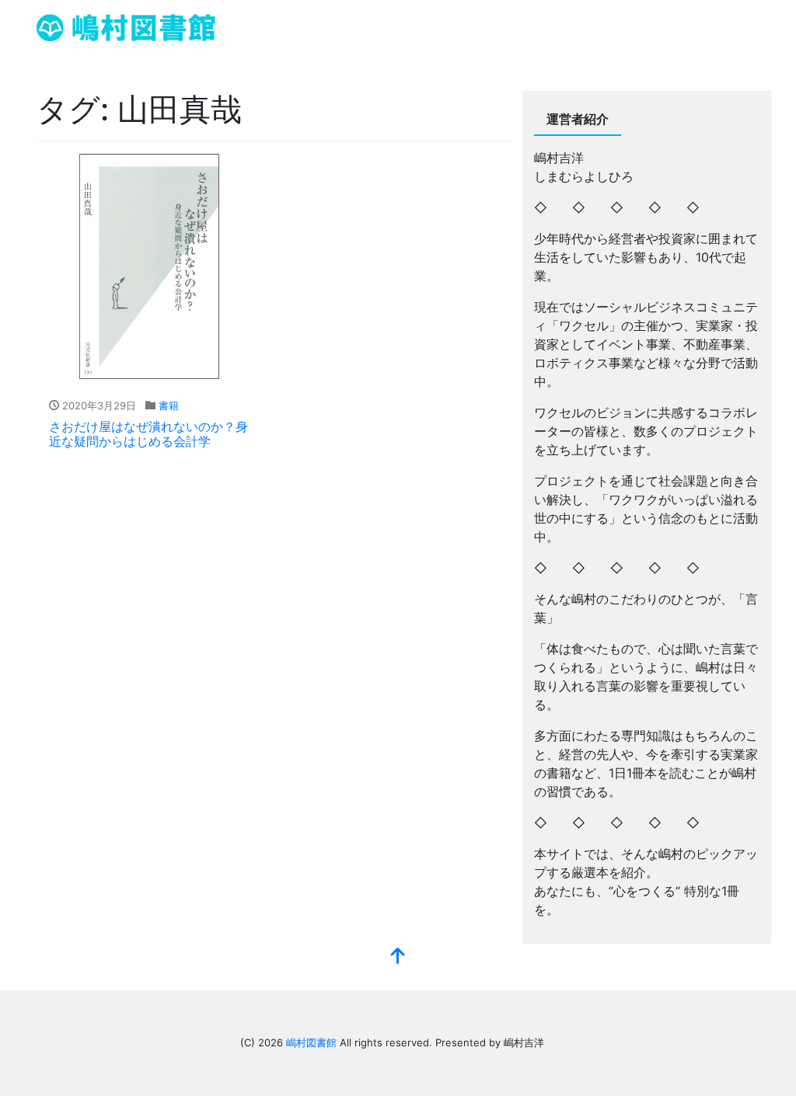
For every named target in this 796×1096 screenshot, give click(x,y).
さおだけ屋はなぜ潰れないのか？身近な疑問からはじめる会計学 (148, 434)
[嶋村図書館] (126, 26)
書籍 (169, 405)
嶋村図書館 (311, 1042)
